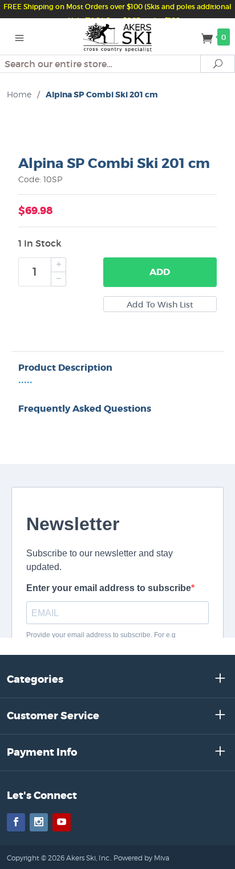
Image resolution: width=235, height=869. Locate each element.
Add (159, 272)
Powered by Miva (141, 858)
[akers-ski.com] (117, 36)
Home (19, 94)
